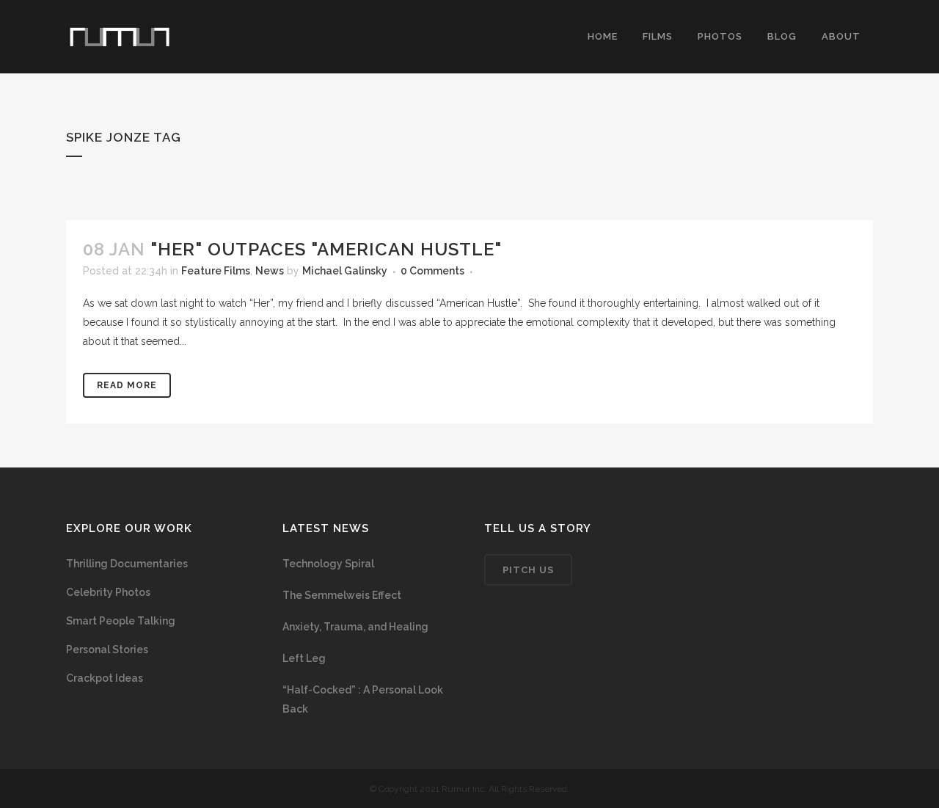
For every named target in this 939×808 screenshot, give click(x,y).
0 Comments (432, 271)
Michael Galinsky (344, 271)
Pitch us (528, 569)
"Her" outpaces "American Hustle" (326, 249)
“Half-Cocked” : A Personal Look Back (362, 699)
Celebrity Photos (108, 592)
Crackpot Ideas (104, 678)
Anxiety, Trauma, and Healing (355, 627)
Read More (127, 385)
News (269, 271)
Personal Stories (107, 649)
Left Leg (304, 658)
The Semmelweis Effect (341, 595)
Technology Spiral (328, 563)
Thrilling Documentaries (127, 563)
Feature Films (215, 271)
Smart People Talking (120, 621)
